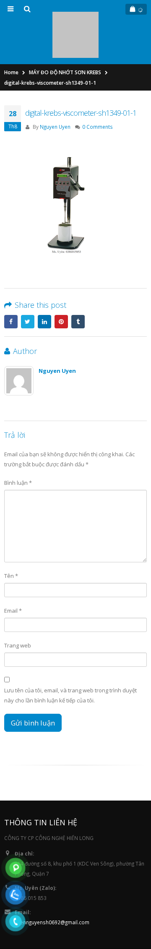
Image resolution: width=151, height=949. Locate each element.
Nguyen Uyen (55, 89)
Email (13, 573)
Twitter (27, 284)
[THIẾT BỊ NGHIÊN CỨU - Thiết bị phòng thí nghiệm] (75, 16)
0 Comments (97, 89)
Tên (11, 538)
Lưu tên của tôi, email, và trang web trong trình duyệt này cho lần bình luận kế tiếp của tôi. (70, 658)
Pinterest (61, 284)
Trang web (17, 608)
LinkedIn (44, 284)
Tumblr (78, 284)
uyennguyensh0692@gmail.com (52, 884)
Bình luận (18, 445)
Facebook (11, 284)
